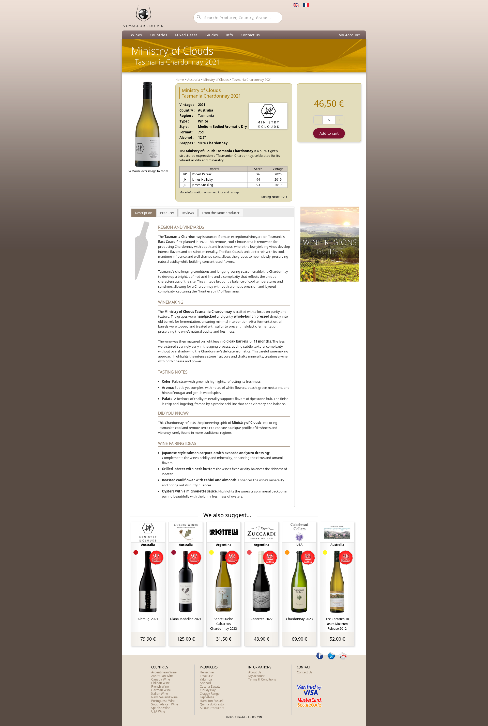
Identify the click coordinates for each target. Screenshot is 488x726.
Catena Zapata (210, 686)
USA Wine (158, 711)
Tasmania (206, 115)
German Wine (161, 690)
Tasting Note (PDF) (274, 196)
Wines (136, 35)
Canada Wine (160, 679)
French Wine (160, 686)
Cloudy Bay (208, 690)
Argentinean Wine (164, 672)
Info (229, 35)
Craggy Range (210, 693)
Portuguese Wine (163, 701)
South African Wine (164, 704)
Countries (158, 35)
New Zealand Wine (164, 697)
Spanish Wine (160, 708)
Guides (211, 35)
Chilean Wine (160, 683)
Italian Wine (159, 693)
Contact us (250, 35)
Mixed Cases (186, 35)
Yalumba (206, 679)
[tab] (143, 213)
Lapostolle (207, 697)
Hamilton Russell (211, 701)
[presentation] (144, 213)
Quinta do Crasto (212, 704)
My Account (349, 35)
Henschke (207, 672)
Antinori (205, 683)
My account (256, 676)
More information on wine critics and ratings (209, 192)
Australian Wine (162, 676)
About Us (254, 672)
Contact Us (304, 672)
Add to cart (329, 133)
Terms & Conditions (262, 679)
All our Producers (212, 708)
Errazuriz (206, 676)
